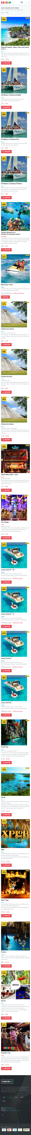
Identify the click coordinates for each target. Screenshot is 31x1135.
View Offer (7, 63)
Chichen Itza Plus (6, 376)
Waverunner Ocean (7, 285)
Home (2, 12)
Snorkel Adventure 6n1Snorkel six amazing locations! (10, 233)
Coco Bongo (5, 522)
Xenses (3, 1001)
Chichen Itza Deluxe (7, 424)
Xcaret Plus (4, 747)
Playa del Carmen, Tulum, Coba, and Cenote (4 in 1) (15, 48)
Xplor (2, 849)
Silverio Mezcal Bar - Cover (9, 474)
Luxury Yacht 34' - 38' (8, 570)
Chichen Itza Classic (7, 329)
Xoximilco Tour (5, 1053)
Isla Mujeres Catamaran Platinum (11, 184)
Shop (10, 1097)
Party (2, 477)
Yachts (3, 572)
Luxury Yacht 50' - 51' (8, 614)
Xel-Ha (3, 797)
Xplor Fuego (5, 900)
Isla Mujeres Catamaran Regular (11, 95)
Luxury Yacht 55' (6, 658)
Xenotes (3, 952)
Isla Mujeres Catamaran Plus (10, 139)
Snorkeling (4, 236)
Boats (2, 287)
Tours (2, 51)
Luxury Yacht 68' (6, 703)
